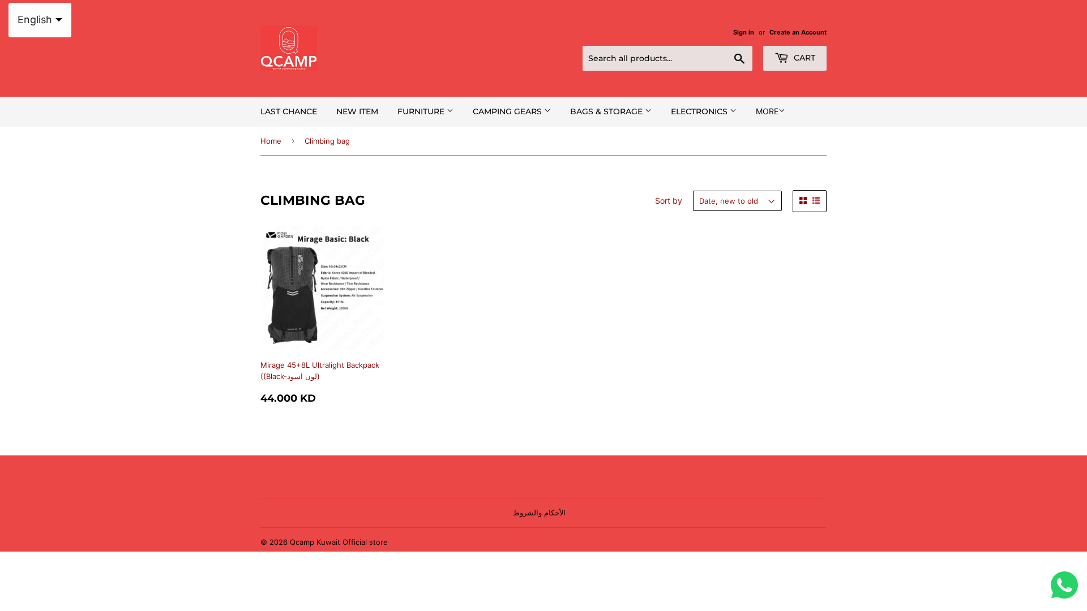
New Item (357, 111)
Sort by (668, 200)
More (767, 111)
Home (270, 140)
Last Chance (288, 111)
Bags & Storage (607, 111)
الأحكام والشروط (539, 512)
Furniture (422, 111)
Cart (803, 58)
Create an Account (798, 32)
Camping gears (508, 111)
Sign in (743, 32)
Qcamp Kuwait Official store (339, 542)
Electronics (700, 111)
